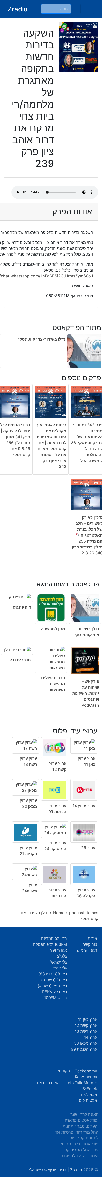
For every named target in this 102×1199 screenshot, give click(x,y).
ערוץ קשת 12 (86, 1025)
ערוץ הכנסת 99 (84, 1049)
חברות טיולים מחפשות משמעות (53, 683)
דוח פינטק (22, 607)
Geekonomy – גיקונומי (77, 1070)
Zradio (17, 9)
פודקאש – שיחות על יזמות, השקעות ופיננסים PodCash (85, 693)
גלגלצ (62, 956)
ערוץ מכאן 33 (85, 1043)
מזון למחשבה (53, 628)
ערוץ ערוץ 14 (84, 805)
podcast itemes (83, 912)
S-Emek (89, 1088)
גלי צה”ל (60, 968)
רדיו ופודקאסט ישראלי (47, 1169)
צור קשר (90, 944)
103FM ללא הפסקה (50, 944)
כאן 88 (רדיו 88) (52, 973)
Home (58, 912)
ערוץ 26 (88, 847)
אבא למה (89, 1094)
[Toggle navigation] (87, 9)
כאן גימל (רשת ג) (52, 985)
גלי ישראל (58, 962)
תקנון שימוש (87, 950)
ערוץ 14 (90, 1037)
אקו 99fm (58, 950)
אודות (92, 938)
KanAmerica (86, 1076)
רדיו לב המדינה (54, 938)
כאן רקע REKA (54, 991)
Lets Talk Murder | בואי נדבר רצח (67, 1082)
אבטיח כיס (88, 1100)
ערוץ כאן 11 (87, 1019)
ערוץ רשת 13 (86, 1031)
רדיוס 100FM (55, 997)
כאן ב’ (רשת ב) (54, 979)
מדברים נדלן (19, 659)
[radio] (51, 641)
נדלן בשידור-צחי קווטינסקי (41, 339)
